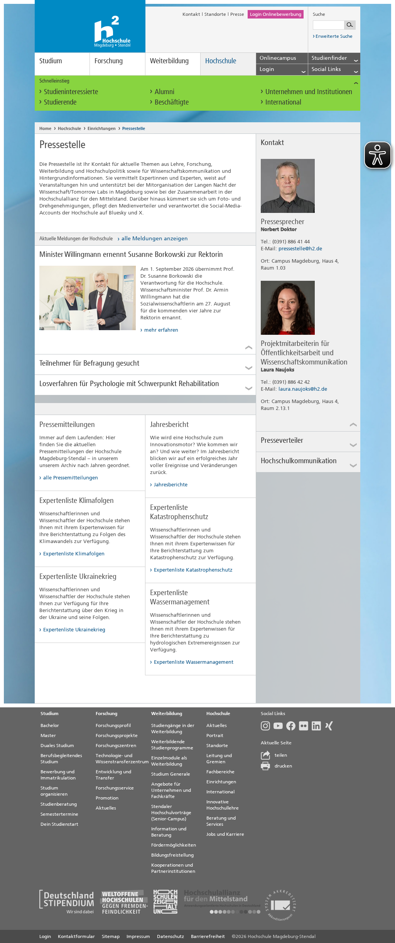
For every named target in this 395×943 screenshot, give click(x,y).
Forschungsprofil (113, 725)
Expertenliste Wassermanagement (193, 662)
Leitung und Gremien (219, 758)
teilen (281, 755)
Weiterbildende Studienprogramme (172, 745)
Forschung (109, 60)
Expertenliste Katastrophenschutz (193, 570)
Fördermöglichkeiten (173, 845)
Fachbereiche (220, 771)
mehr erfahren (161, 330)
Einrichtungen (102, 128)
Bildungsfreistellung (172, 855)
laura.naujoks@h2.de (303, 389)
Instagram (267, 725)
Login (45, 936)
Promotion (107, 798)
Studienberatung (59, 804)
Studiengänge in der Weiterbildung (172, 728)
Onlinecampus (278, 58)
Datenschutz (170, 936)
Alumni (164, 91)
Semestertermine (59, 814)
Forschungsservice (115, 788)
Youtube (279, 725)
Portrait (214, 735)
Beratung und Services (221, 821)
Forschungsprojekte (117, 735)
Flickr (305, 725)
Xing (330, 725)
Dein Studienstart (59, 824)
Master (48, 735)
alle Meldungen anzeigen (155, 238)
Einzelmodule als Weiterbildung (169, 761)
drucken (283, 766)
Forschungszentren (116, 745)
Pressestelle (133, 128)
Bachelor (50, 725)
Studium (50, 60)
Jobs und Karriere (225, 834)
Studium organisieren (54, 791)
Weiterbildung (169, 60)
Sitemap (111, 936)
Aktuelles (106, 808)
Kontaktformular (76, 936)
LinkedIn (318, 725)
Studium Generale (170, 774)
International (283, 102)
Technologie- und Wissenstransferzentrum (120, 758)
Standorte (215, 14)
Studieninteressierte (71, 91)
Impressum (138, 936)
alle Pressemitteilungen (70, 478)
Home (45, 128)
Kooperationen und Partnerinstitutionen (173, 868)
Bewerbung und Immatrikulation (58, 775)
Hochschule (220, 60)
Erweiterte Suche (334, 36)
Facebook (292, 725)
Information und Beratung (168, 832)
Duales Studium (57, 745)
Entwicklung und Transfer (113, 775)
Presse (237, 14)
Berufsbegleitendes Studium (61, 758)
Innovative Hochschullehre (222, 805)
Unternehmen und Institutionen (308, 91)
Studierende (60, 102)
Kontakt (191, 14)
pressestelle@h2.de (300, 248)
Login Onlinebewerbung (275, 14)
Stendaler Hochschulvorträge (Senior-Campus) (171, 813)
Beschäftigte (172, 102)
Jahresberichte (170, 485)
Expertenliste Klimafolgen (74, 554)
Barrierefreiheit (208, 936)
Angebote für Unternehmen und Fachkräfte (171, 790)
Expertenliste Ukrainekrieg (74, 630)
